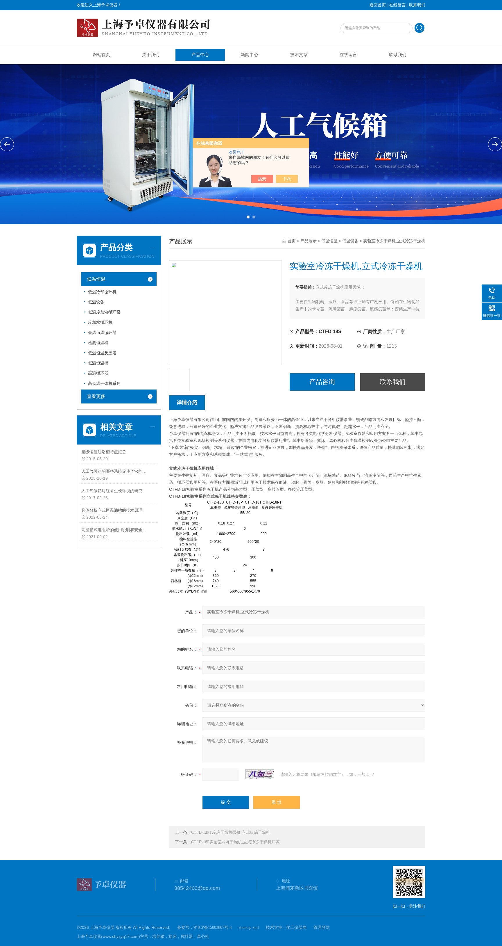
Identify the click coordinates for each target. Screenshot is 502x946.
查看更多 (96, 396)
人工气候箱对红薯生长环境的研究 (111, 491)
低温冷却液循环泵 (104, 312)
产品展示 (308, 241)
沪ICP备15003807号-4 (212, 927)
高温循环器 (98, 373)
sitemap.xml (249, 927)
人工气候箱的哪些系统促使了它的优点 (115, 471)
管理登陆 (321, 927)
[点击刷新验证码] (259, 774)
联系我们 (417, 5)
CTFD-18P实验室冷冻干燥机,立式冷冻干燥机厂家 (235, 842)
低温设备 (96, 302)
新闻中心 (249, 54)
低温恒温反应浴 (102, 353)
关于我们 (150, 54)
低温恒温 (96, 279)
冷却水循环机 (100, 322)
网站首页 (101, 54)
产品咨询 (322, 381)
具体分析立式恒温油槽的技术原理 (111, 510)
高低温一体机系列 (104, 383)
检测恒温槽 (98, 343)
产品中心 (200, 54)
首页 (292, 241)
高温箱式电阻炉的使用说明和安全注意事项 (115, 530)
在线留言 (397, 5)
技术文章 (299, 54)
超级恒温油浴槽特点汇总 (103, 452)
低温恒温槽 (98, 363)
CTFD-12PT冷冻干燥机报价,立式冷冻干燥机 (230, 832)
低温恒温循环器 (102, 332)
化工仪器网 (296, 927)
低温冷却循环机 (102, 292)
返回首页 (378, 5)
